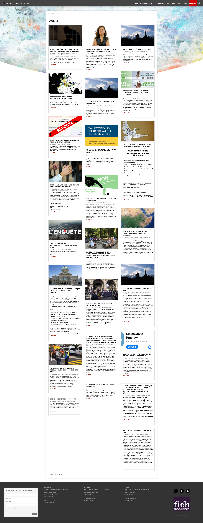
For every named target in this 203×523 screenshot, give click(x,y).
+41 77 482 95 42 (130, 498)
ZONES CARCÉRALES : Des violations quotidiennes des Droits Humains (64, 50)
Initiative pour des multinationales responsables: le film (64, 245)
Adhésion (192, 3)
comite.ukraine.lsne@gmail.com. (131, 187)
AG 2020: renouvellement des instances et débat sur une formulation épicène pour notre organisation (100, 254)
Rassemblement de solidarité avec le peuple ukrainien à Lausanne (138, 145)
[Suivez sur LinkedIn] (188, 491)
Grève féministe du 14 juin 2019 (63, 399)
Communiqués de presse (55, 54)
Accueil (136, 3)
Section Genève (183, 3)
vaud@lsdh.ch (129, 500)
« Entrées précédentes (55, 474)
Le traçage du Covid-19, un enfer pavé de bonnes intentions (137, 355)
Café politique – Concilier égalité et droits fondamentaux (64, 186)
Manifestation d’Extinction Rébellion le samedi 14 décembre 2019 (64, 370)
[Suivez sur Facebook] (176, 491)
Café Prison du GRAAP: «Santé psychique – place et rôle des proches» (135, 92)
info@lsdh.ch (88, 500)
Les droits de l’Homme (146, 3)
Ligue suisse (160, 3)
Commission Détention (55, 190)
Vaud (67, 190)
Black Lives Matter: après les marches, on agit (99, 304)
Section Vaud (171, 3)
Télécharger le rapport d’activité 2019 (133, 317)
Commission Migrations (73, 101)
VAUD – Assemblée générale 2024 (136, 49)
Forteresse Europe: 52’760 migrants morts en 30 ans (61, 98)
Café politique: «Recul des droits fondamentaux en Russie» (64, 141)
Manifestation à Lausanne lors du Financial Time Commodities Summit (101, 151)
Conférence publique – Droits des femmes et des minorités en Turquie (101, 51)
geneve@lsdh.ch (49, 502)
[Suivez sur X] (182, 491)
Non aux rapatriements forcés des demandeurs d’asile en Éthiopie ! (136, 233)
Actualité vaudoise (71, 53)
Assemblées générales (108, 389)
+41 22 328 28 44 (49, 500)
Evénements (64, 54)
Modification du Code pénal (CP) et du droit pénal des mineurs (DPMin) (65, 291)
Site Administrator (182, 515)
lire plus (53, 64)
